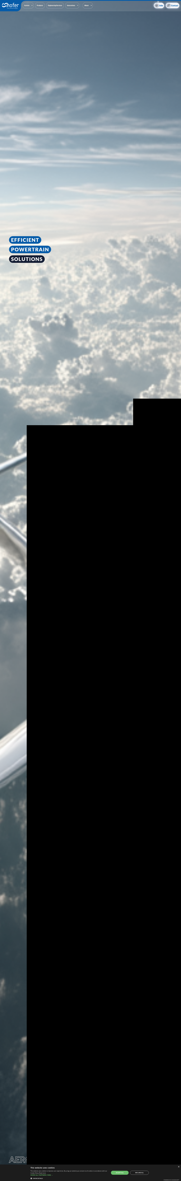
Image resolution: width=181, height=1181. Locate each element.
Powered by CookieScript (171, 1180)
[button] (28, 5)
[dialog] (90, 1173)
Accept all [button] (120, 1173)
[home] (10, 6)
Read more (42, 1173)
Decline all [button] (139, 1173)
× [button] (178, 1167)
